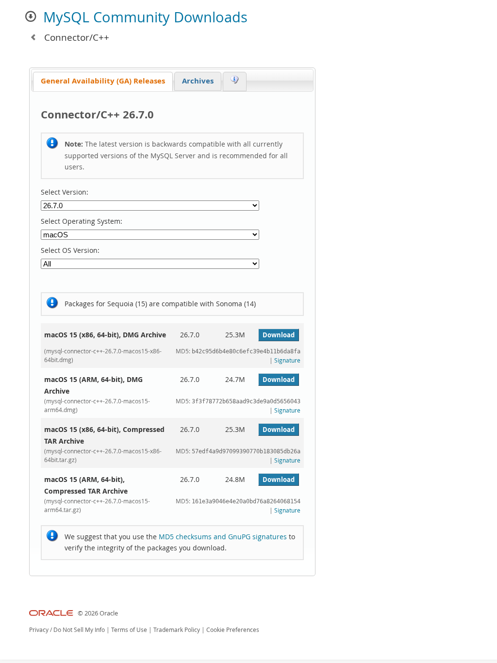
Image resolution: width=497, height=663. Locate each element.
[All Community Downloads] (33, 37)
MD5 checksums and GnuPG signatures (223, 536)
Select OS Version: (70, 250)
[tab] (103, 82)
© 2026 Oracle (98, 613)
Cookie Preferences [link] (232, 629)
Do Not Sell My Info (79, 629)
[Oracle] (51, 613)
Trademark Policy (176, 629)
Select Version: (64, 192)
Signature (287, 360)
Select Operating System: (81, 221)
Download (279, 335)
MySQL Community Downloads (145, 17)
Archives (198, 81)
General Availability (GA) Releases (103, 81)
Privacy (39, 629)
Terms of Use (129, 629)
